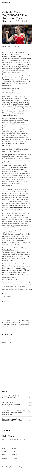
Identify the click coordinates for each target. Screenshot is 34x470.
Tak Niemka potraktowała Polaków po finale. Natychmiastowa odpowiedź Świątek (9, 323)
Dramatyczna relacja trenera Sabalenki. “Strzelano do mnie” (12, 419)
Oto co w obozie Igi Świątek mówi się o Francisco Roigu (13, 396)
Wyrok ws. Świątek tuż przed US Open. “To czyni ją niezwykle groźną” (11, 404)
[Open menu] (31, 3)
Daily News (6, 3)
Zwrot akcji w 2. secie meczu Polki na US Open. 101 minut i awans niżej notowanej (13, 412)
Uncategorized (15, 46)
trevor (9, 46)
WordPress (29, 467)
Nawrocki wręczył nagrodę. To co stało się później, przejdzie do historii (25, 323)
